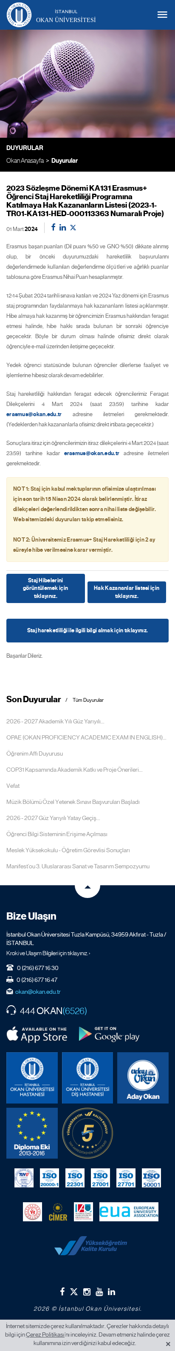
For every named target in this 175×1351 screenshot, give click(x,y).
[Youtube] (99, 1291)
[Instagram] (86, 1291)
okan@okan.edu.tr (38, 991)
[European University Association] (128, 1211)
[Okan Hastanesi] (32, 1078)
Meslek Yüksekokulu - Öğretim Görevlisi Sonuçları (68, 850)
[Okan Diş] (87, 1078)
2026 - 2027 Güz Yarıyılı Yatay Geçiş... (53, 817)
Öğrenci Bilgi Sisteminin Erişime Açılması (56, 834)
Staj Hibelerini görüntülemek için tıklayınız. (45, 588)
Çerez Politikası (45, 1334)
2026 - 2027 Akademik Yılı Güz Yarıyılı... (55, 721)
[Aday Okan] (143, 1078)
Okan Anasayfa (25, 160)
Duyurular (64, 160)
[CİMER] (58, 1211)
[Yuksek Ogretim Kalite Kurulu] (87, 1133)
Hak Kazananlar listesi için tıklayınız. (126, 592)
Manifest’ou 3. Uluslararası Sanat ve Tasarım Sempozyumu (78, 866)
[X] (74, 1290)
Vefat (13, 785)
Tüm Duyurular (88, 700)
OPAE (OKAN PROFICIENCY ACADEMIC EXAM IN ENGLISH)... (86, 737)
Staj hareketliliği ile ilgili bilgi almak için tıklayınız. (87, 630)
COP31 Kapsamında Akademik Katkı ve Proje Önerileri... (74, 769)
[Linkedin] (111, 1291)
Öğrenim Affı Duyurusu (34, 753)
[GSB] (32, 1211)
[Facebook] (62, 1291)
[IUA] (83, 1211)
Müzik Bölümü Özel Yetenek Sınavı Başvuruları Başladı (73, 801)
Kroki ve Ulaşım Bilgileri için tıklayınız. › (48, 953)
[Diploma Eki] (32, 1133)
